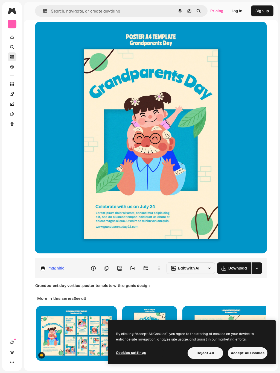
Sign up (262, 10)
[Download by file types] (256, 268)
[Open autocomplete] (42, 11)
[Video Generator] (12, 113)
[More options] (158, 268)
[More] (12, 362)
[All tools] (12, 84)
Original (70, 32)
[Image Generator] (12, 104)
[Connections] (12, 342)
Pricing (216, 10)
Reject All (205, 353)
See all (80, 298)
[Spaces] (12, 94)
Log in (237, 10)
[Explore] (12, 66)
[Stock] (12, 56)
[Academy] (12, 352)
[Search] (12, 47)
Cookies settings (131, 352)
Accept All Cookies (247, 353)
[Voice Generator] (12, 123)
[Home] (12, 37)
